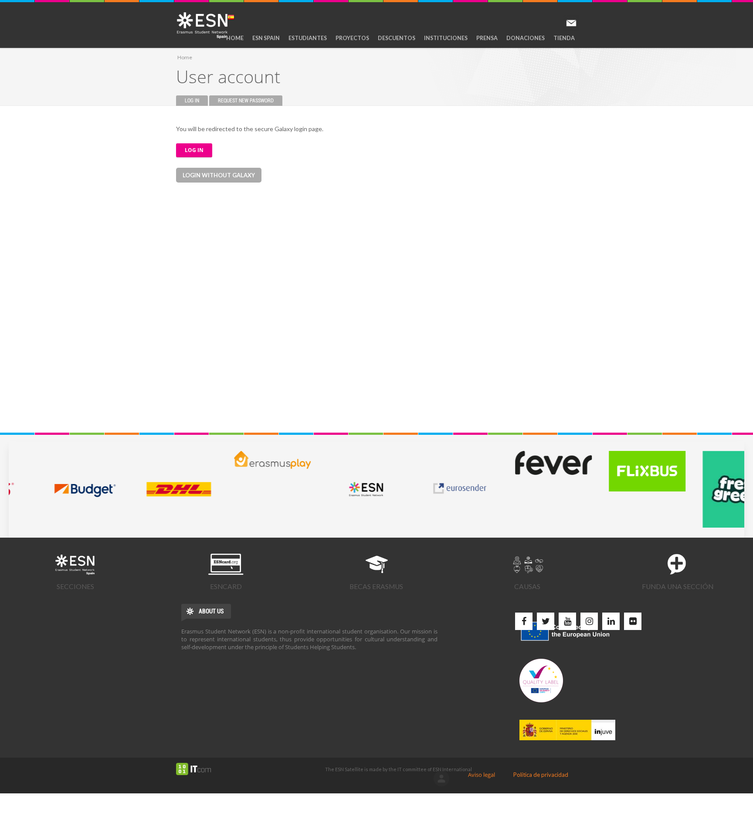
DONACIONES (525, 38)
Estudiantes (307, 38)
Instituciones (446, 38)
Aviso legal (481, 775)
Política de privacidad (540, 774)
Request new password (246, 101)
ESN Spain (266, 38)
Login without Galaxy (219, 175)
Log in (196, 101)
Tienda (564, 38)
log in (441, 778)
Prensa (487, 38)
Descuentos (396, 38)
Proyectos (352, 38)
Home (235, 38)
